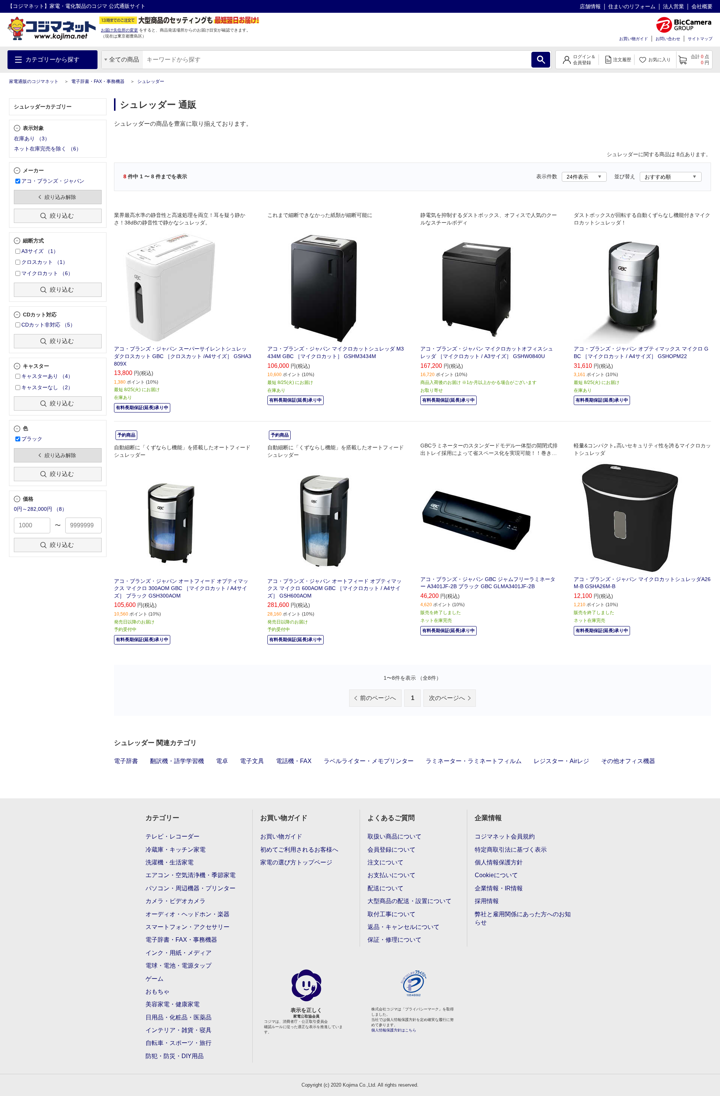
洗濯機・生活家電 (170, 862)
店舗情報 (590, 6)
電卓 (222, 761)
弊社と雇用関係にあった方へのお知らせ (523, 918)
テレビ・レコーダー (173, 836)
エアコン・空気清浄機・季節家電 (191, 875)
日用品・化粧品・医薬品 (179, 1017)
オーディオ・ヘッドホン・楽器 (188, 914)
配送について (386, 888)
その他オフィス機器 (628, 761)
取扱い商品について (395, 836)
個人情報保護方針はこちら (393, 1030)
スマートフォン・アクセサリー (188, 927)
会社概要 (702, 6)
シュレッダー (150, 81)
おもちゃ (158, 991)
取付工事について (392, 914)
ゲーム (155, 979)
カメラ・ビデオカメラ (176, 901)
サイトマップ (700, 38)
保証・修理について (395, 939)
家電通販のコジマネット (33, 81)
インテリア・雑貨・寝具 (179, 1030)
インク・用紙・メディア (179, 953)
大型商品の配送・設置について (410, 901)
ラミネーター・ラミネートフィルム (474, 761)
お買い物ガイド (633, 38)
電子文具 (252, 761)
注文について (386, 862)
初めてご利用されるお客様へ (299, 849)
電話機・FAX (294, 761)
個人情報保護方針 (499, 862)
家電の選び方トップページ (296, 862)
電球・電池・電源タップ (179, 965)
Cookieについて (496, 875)
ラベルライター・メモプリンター (369, 761)
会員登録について (392, 849)
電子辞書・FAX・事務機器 (97, 81)
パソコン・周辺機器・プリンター (191, 888)
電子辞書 (126, 761)
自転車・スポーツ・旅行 (179, 1043)
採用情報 (487, 901)
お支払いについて (392, 875)
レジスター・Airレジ (561, 761)
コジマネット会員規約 (505, 836)
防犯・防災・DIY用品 (175, 1056)
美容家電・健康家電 (173, 1004)
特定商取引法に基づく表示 (511, 849)
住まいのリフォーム (632, 6)
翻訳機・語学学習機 (177, 761)
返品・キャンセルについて (404, 927)
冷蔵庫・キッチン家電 (176, 849)
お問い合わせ (668, 38)
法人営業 (673, 6)
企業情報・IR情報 (499, 888)
